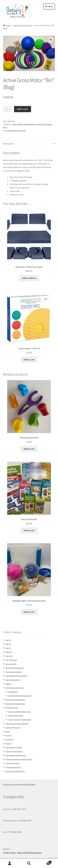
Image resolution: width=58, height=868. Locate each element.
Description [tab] (8, 143)
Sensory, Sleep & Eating (14, 751)
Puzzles (8, 744)
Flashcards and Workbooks (15, 700)
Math (8, 732)
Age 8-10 (9, 652)
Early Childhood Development (16, 676)
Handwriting (13, 692)
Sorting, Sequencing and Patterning (19, 759)
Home (8, 25)
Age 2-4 (8, 644)
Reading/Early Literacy (14, 747)
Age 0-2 (8, 640)
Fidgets (8, 684)
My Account (9, 863)
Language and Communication (17, 724)
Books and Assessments (15, 668)
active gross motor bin (16, 130)
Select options (29, 278)
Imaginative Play (12, 708)
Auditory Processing (13, 728)
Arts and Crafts (11, 664)
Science (8, 735)
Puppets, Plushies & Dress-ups (19, 712)
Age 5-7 (8, 648)
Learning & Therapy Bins (22, 25)
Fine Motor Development (15, 688)
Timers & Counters (13, 763)
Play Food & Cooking (15, 716)
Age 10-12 (9, 656)
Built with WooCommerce (30, 852)
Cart (45, 861)
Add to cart (22, 109)
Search (29, 863)
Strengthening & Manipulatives (20, 696)
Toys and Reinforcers (13, 767)
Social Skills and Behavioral (15, 755)
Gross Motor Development (24, 124)
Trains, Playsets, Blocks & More (19, 720)
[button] (51, 39)
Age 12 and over (11, 660)
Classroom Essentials (13, 672)
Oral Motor (9, 739)
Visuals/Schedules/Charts (15, 771)
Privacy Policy (9, 852)
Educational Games (13, 680)
